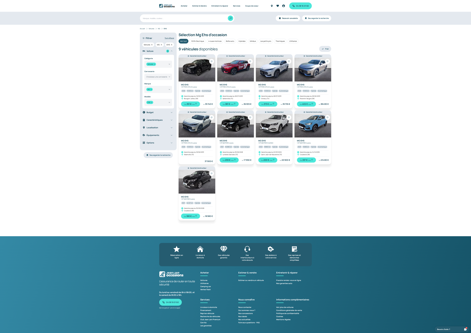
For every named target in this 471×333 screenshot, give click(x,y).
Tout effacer (169, 38)
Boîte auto (230, 41)
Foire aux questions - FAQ (249, 322)
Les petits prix (265, 41)
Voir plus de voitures (285, 307)
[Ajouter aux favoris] (211, 61)
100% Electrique (197, 41)
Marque (147, 83)
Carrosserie (149, 71)
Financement (205, 310)
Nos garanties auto (284, 283)
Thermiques (280, 41)
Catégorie (148, 58)
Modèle (147, 96)
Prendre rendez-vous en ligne (288, 280)
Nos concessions (245, 313)
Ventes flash (205, 289)
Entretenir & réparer (219, 6)
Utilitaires (293, 41)
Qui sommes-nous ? (246, 310)
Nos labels (242, 316)
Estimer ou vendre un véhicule (251, 280)
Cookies (279, 316)
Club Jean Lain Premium (210, 319)
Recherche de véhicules (210, 316)
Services (236, 6)
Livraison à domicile (208, 307)
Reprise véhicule (207, 313)
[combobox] (158, 64)
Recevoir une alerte (290, 18)
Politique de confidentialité (287, 313)
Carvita (203, 322)
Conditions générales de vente (289, 310)
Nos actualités (244, 319)
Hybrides (242, 41)
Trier (327, 49)
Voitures (203, 280)
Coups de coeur (251, 6)
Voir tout (183, 41)
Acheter (184, 6)
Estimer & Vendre (199, 6)
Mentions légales (283, 319)
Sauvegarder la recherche (318, 18)
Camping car (205, 286)
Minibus (253, 41)
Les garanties (206, 325)
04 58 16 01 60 (302, 6)
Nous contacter (244, 307)
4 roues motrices (215, 41)
